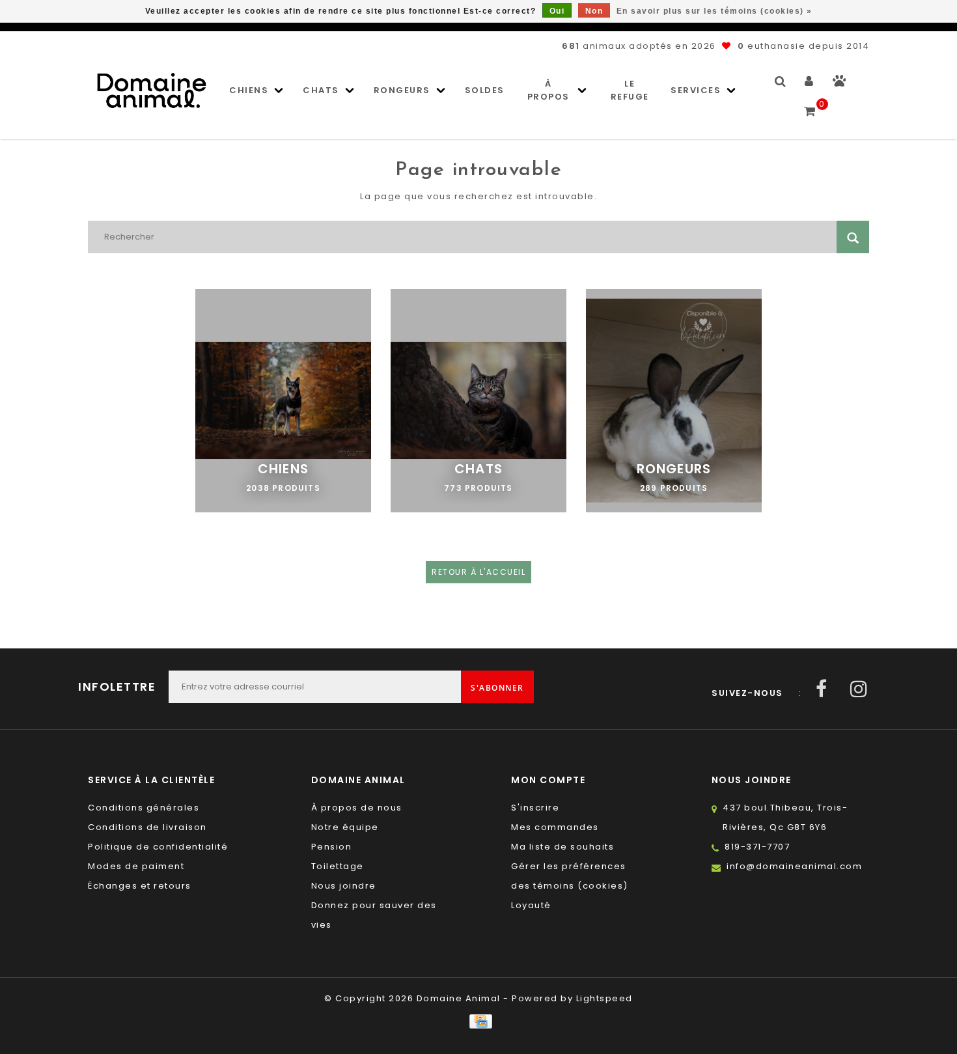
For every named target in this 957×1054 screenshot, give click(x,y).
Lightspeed (604, 998)
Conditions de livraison (147, 827)
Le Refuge (630, 90)
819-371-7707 (757, 846)
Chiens (248, 90)
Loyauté (531, 905)
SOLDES (485, 90)
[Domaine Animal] (151, 90)
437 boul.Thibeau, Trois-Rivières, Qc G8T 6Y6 (785, 817)
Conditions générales (143, 807)
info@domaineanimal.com (794, 866)
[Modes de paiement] (478, 1021)
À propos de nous (356, 807)
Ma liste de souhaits (562, 846)
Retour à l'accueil (478, 571)
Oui (557, 11)
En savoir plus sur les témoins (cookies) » (714, 11)
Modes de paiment (136, 866)
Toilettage (337, 866)
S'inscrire (535, 807)
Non (594, 11)
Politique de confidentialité (158, 846)
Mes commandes (555, 827)
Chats (321, 90)
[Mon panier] (810, 105)
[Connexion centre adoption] (839, 83)
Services (696, 90)
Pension (331, 846)
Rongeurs (402, 90)
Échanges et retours (139, 886)
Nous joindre (343, 886)
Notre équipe (345, 827)
